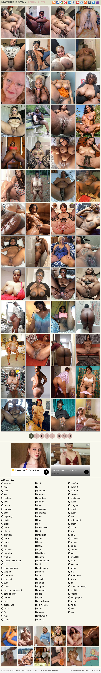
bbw (5, 502)
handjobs (41, 513)
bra (5, 546)
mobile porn (42, 568)
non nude (41, 590)
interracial (42, 535)
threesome (75, 575)
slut (72, 553)
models (40, 572)
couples (7, 572)
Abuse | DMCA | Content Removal (15, 670)
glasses (41, 494)
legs (39, 550)
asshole (7, 498)
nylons (40, 597)
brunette (7, 550)
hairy (39, 505)
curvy (6, 586)
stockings (75, 564)
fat (4, 612)
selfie (73, 527)
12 (59, 436)
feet (5, 616)
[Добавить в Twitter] (93, 2)
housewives (43, 527)
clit (5, 564)
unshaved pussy (78, 586)
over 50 (74, 483)
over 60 (74, 487)
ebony (6, 597)
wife (72, 608)
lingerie (40, 557)
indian (40, 531)
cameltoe (7, 553)
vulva (73, 601)
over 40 (40, 620)
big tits (6, 520)
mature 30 (42, 616)
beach (6, 505)
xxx (72, 612)
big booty (7, 516)
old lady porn (43, 601)
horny (40, 520)
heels (39, 516)
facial (6, 608)
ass (5, 494)
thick (72, 572)
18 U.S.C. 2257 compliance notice (44, 670)
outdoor (40, 612)
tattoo (73, 568)
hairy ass (41, 509)
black (6, 527)
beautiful (7, 509)
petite (73, 502)
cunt (5, 583)
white (73, 605)
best (5, 513)
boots (6, 542)
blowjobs (7, 535)
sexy (72, 535)
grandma (41, 498)
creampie (8, 575)
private (73, 509)
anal (5, 487)
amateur (7, 483)
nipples (40, 586)
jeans (39, 538)
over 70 (74, 491)
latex (39, 542)
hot (38, 524)
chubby (7, 557)
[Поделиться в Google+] (65, 2)
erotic (6, 601)
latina (39, 546)
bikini (6, 524)
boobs (6, 538)
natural (40, 583)
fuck (39, 483)
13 (64, 436)
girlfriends (42, 491)
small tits (74, 557)
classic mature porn (12, 561)
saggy (73, 524)
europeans (8, 605)
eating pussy (9, 594)
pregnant (74, 505)
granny (40, 502)
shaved (74, 538)
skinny (73, 550)
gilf (38, 487)
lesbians (41, 553)
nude (39, 594)
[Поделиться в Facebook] (57, 2)
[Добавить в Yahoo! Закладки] (97, 2)
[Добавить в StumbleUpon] (85, 2)
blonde (6, 531)
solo (72, 561)
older (39, 608)
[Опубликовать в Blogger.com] (53, 2)
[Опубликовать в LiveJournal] (73, 2)
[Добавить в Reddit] (81, 2)
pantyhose (75, 498)
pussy (73, 513)
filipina (6, 620)
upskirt (73, 590)
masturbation (43, 561)
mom (39, 575)
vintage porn (76, 597)
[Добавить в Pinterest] (77, 2)
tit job (73, 579)
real (72, 516)
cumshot (7, 579)
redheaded (75, 520)
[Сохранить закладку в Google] (61, 2)
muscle (40, 579)
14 (70, 436)
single (73, 546)
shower (74, 542)
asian (6, 491)
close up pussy (10, 568)
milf (39, 564)
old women (42, 605)
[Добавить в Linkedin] (69, 2)
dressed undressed (12, 590)
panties (74, 494)
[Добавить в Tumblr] (89, 2)
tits (71, 583)
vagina (73, 594)
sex (72, 531)
